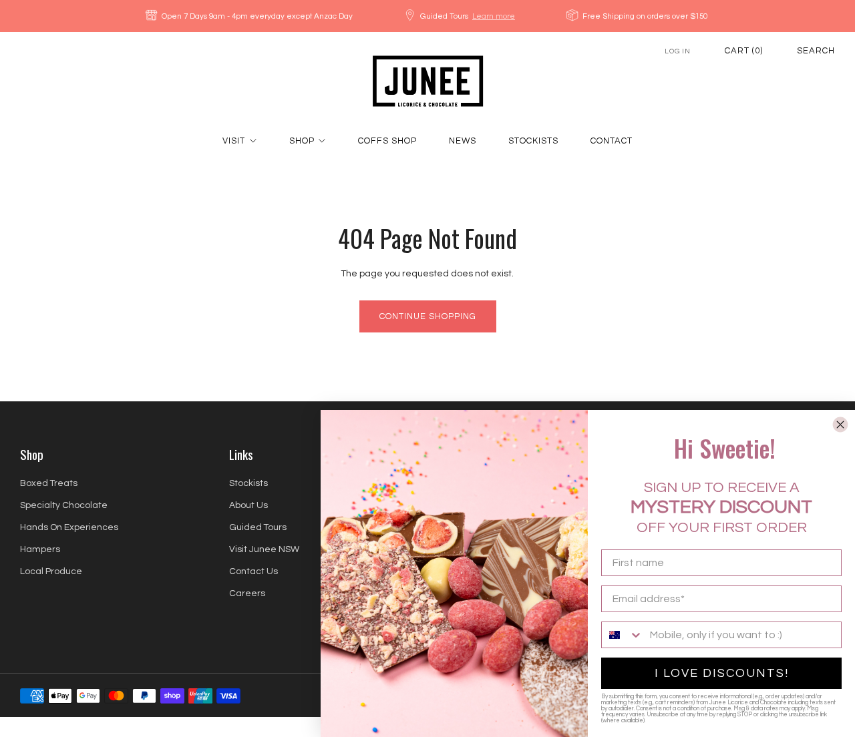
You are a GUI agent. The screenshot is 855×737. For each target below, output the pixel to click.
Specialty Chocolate (64, 505)
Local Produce (51, 571)
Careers (247, 593)
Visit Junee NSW (264, 549)
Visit (233, 141)
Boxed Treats (48, 483)
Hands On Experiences (69, 527)
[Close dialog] (840, 425)
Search (816, 50)
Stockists (533, 141)
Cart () (744, 50)
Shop (302, 141)
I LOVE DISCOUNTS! (722, 673)
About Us (248, 505)
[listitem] (250, 16)
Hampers (40, 549)
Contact (611, 141)
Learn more (493, 16)
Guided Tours (258, 527)
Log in (678, 51)
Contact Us (253, 571)
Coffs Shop (387, 141)
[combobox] (622, 635)
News (462, 141)
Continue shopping (427, 316)
